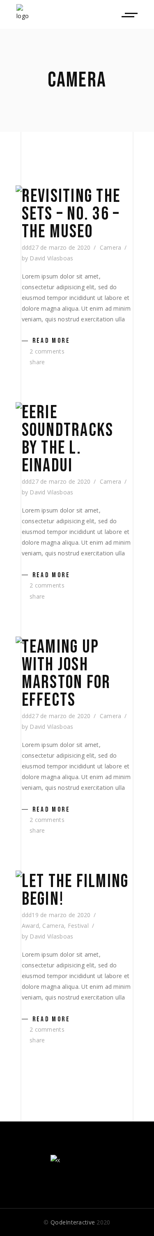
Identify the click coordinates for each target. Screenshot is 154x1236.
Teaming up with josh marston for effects (66, 673)
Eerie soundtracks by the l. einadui (68, 439)
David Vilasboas (51, 258)
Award (30, 925)
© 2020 (77, 1222)
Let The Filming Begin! (75, 890)
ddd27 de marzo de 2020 (56, 247)
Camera (111, 247)
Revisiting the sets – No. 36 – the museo (71, 214)
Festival (78, 925)
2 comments (46, 351)
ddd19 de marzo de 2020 (56, 915)
